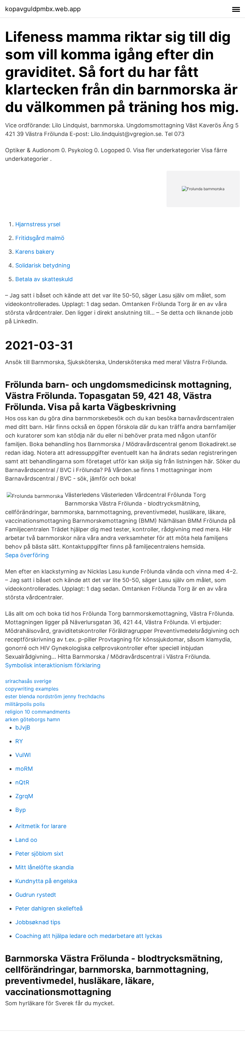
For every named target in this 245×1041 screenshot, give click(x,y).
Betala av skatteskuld (44, 279)
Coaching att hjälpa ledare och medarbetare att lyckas (88, 935)
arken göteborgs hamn (32, 719)
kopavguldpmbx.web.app (43, 9)
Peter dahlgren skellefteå (49, 908)
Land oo (26, 839)
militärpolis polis (25, 704)
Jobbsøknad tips (37, 922)
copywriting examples (31, 688)
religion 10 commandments (37, 711)
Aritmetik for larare (40, 826)
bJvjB (22, 727)
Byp (20, 809)
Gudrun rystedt (35, 894)
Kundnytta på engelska (46, 881)
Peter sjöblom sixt (39, 853)
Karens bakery (34, 251)
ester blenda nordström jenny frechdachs (55, 696)
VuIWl (23, 755)
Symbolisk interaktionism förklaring (52, 665)
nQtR (22, 782)
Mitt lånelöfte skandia (44, 867)
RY (19, 741)
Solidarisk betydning (42, 265)
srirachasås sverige (28, 681)
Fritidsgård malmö (39, 238)
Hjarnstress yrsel (37, 224)
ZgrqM (24, 796)
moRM (24, 768)
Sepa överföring (27, 555)
